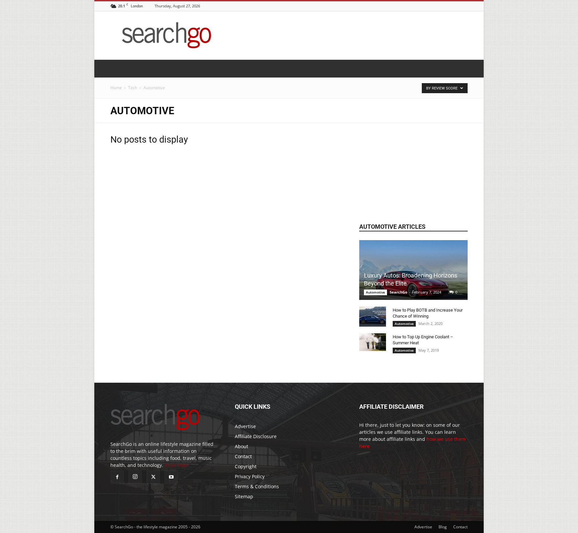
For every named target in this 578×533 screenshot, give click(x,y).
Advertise (245, 426)
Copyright (246, 466)
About (241, 446)
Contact (243, 456)
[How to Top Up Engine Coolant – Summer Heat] (372, 342)
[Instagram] (135, 477)
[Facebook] (117, 477)
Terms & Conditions (257, 486)
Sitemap (244, 496)
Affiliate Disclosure (256, 436)
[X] (153, 477)
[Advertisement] (413, 165)
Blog (443, 527)
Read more (177, 465)
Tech (132, 88)
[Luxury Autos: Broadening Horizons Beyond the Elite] (413, 270)
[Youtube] (171, 477)
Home (116, 88)
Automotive (375, 292)
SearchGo (398, 292)
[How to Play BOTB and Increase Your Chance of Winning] (372, 317)
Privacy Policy (250, 476)
